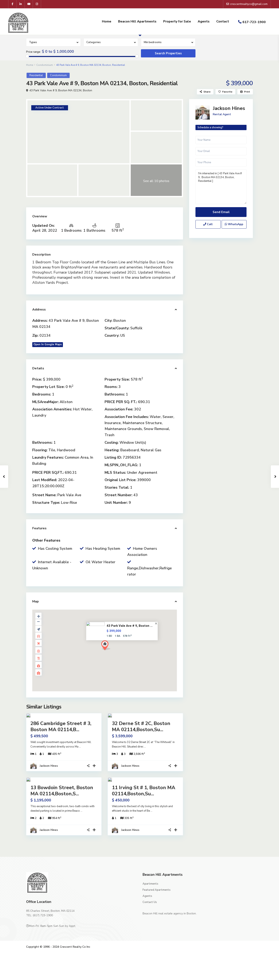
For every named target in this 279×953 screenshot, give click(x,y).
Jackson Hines (49, 766)
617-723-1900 (254, 22)
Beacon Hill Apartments (137, 21)
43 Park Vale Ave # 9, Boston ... (130, 626)
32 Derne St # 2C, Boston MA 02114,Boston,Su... (141, 726)
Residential (36, 75)
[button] (107, 646)
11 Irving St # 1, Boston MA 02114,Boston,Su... (143, 790)
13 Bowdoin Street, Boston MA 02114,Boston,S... (61, 790)
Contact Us (150, 902)
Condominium (44, 65)
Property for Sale (177, 21)
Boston (87, 90)
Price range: (33, 52)
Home (106, 21)
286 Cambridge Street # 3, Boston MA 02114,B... (60, 726)
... (80, 747)
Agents (204, 21)
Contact (222, 21)
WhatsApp (235, 224)
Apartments (150, 884)
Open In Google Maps (47, 344)
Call (209, 224)
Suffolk (136, 328)
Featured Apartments (157, 890)
